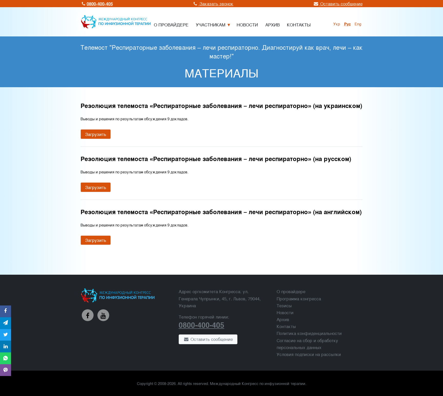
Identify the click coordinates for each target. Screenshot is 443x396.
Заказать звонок (215, 3)
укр (336, 23)
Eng (358, 23)
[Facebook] (88, 315)
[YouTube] (103, 315)
